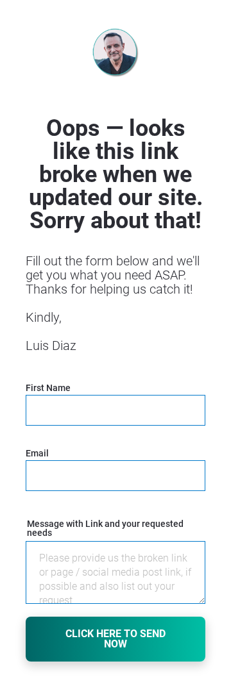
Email (37, 453)
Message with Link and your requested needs (105, 528)
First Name (48, 388)
